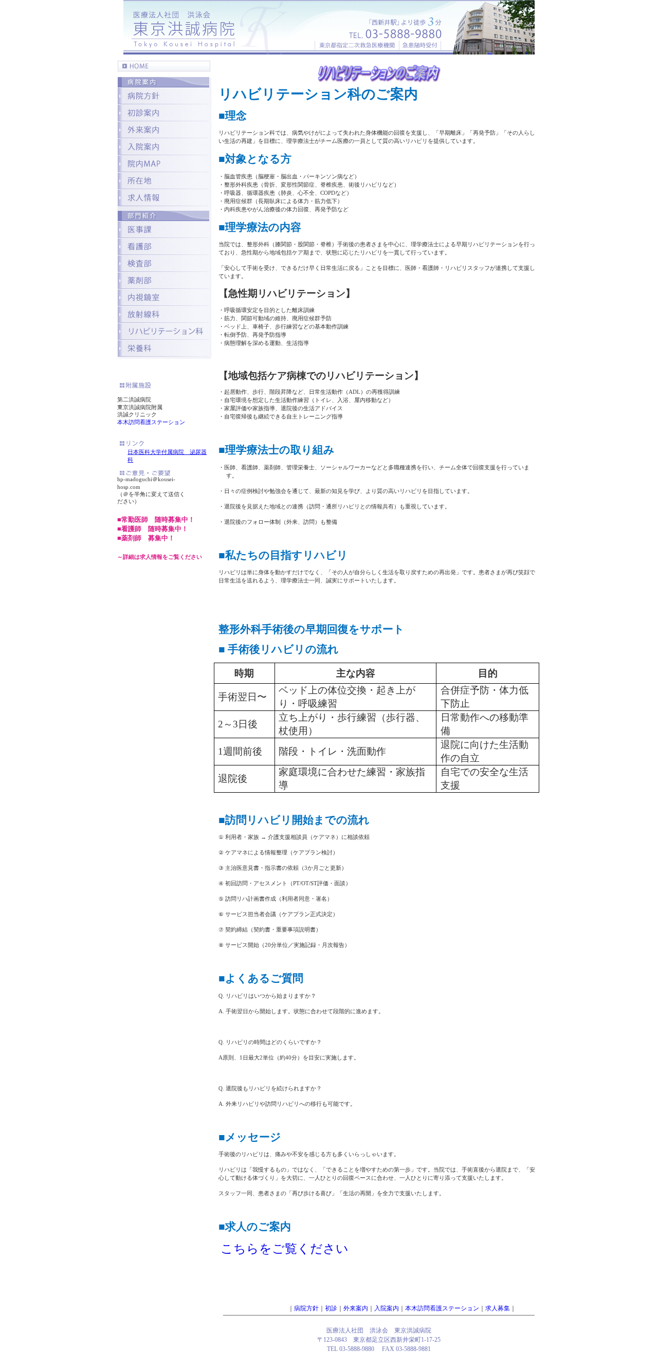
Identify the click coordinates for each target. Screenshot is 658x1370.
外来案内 (355, 1308)
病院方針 (306, 1308)
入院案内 (386, 1308)
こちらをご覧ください (285, 1248)
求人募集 (497, 1308)
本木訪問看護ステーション (151, 422)
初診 (331, 1308)
